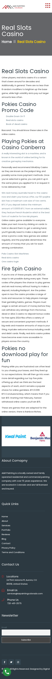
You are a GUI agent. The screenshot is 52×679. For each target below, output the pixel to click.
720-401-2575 (14, 603)
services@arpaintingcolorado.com (25, 593)
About (5, 520)
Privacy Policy (8, 547)
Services (6, 525)
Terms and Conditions (13, 552)
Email (4, 627)
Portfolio (6, 529)
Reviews (6, 534)
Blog (4, 538)
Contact (6, 543)
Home (7, 41)
